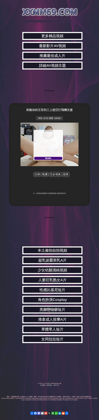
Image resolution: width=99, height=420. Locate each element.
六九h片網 (46, 383)
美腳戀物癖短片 (52, 310)
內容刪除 (43, 385)
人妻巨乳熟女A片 (52, 280)
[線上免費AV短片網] (49, 14)
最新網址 (49, 385)
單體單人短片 (52, 329)
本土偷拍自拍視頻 (52, 250)
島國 (45, 174)
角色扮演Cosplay (52, 300)
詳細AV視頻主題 (52, 65)
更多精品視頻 (52, 36)
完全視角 (55, 174)
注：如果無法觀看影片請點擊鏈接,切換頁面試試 (49, 193)
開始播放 (48, 158)
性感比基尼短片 (52, 290)
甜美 (65, 174)
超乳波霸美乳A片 (52, 260)
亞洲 (37, 174)
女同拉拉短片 (52, 339)
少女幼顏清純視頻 (52, 270)
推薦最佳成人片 (52, 56)
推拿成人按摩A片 (52, 319)
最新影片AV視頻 (52, 46)
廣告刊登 (56, 385)
